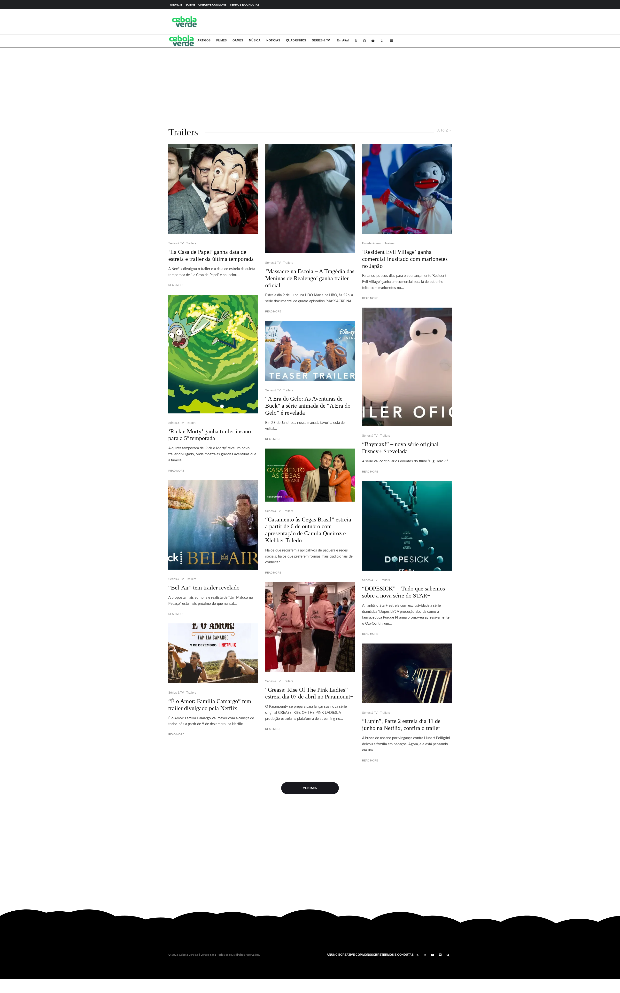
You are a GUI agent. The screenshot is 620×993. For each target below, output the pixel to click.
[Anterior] (3, 990)
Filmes (221, 40)
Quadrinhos (296, 40)
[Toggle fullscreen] (20, 983)
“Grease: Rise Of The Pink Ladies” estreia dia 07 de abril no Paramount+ (309, 693)
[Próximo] (9, 990)
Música (255, 40)
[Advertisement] (310, 84)
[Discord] (440, 955)
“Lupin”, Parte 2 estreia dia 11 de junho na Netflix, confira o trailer (401, 724)
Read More (176, 285)
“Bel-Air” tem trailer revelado (204, 587)
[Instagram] (364, 41)
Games (237, 40)
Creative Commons (212, 4)
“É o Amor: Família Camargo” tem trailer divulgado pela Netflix (209, 704)
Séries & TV (321, 40)
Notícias (273, 40)
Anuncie (176, 4)
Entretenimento (372, 243)
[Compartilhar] (11, 982)
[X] (356, 41)
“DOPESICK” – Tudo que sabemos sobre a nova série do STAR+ (403, 592)
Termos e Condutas (244, 4)
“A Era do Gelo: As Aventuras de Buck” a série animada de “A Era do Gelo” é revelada (307, 406)
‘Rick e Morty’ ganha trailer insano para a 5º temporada (209, 435)
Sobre (190, 4)
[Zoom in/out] (31, 983)
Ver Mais (310, 788)
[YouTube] (373, 41)
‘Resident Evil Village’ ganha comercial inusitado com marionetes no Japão (405, 259)
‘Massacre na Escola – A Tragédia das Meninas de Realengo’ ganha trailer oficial (309, 278)
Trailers (191, 243)
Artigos (203, 40)
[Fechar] (3, 983)
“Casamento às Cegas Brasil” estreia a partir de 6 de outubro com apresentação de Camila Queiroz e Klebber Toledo (308, 529)
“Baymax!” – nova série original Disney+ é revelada (400, 447)
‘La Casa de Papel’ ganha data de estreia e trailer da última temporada (211, 255)
